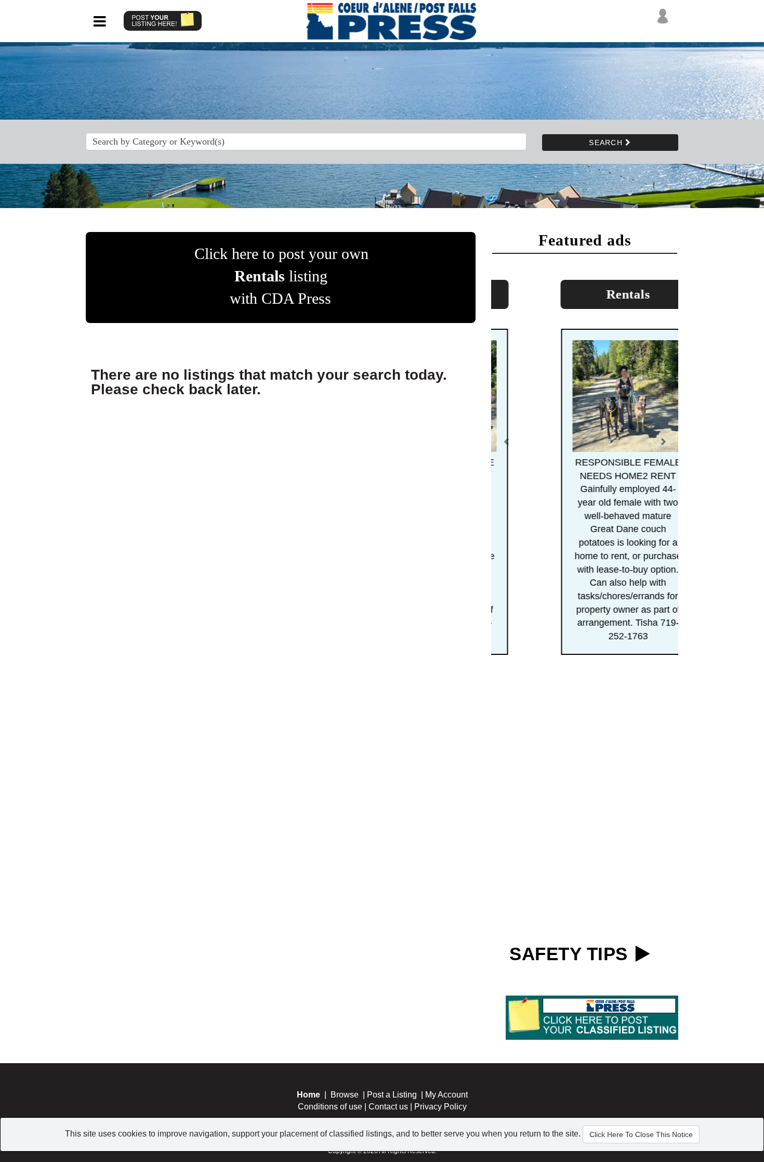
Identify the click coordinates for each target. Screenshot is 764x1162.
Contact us (388, 1106)
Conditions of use (330, 1106)
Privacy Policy (440, 1106)
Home (308, 1094)
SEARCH (607, 142)
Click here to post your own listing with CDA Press (281, 276)
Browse (345, 1094)
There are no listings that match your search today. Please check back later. (269, 382)
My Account (446, 1094)
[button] (507, 446)
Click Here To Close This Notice (641, 1134)
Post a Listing (392, 1094)
